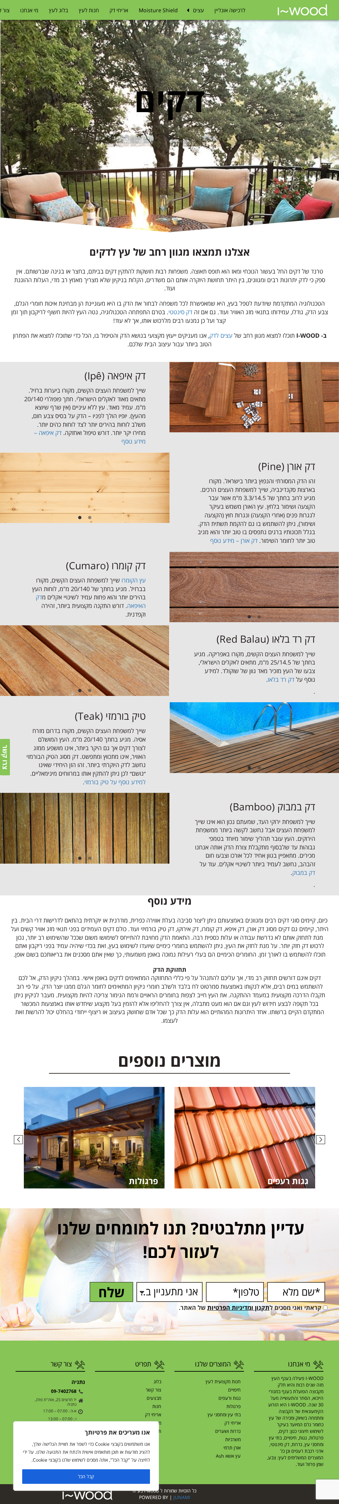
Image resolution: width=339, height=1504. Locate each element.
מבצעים (154, 1398)
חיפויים (234, 1390)
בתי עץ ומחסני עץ (224, 1414)
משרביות (233, 1439)
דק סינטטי (180, 312)
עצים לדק (221, 335)
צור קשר (153, 1390)
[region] (86, 1456)
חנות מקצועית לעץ (223, 1381)
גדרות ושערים (228, 1431)
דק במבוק (303, 873)
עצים (198, 10)
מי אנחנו (29, 10)
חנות (156, 1406)
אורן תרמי (232, 1447)
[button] (18, 1139)
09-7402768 (63, 1391)
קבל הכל (86, 1476)
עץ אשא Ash (228, 1456)
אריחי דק (119, 10)
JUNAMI (181, 1497)
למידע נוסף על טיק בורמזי (115, 782)
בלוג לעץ (58, 10)
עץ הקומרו (133, 580)
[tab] (259, 427)
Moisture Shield (158, 10)
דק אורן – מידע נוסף (234, 540)
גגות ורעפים (229, 1398)
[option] (254, 397)
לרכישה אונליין (230, 10)
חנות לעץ (89, 10)
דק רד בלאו (281, 679)
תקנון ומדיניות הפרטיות (238, 1307)
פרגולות (233, 1406)
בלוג (157, 1381)
